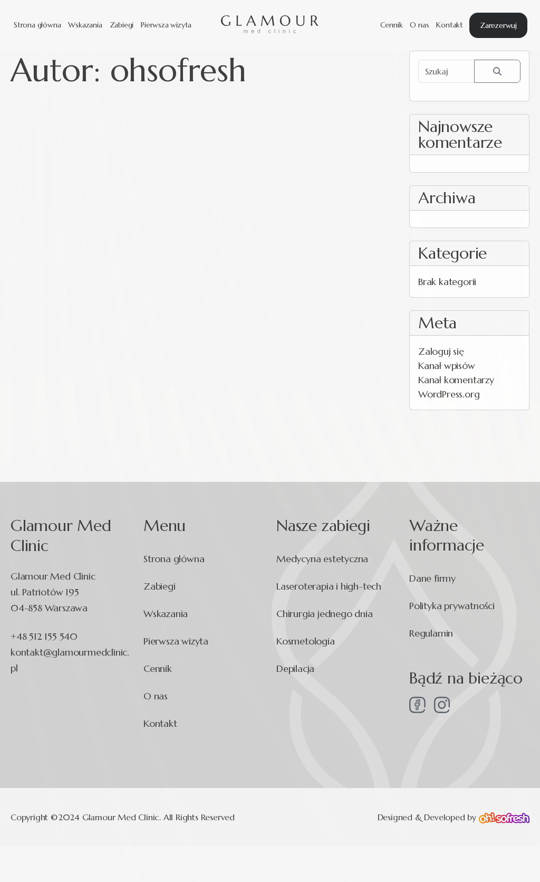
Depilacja (295, 668)
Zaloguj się (441, 351)
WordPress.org (448, 394)
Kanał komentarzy (456, 380)
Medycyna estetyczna (322, 559)
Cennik (391, 25)
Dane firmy (432, 578)
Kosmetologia (305, 641)
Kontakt (449, 25)
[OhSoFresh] (504, 817)
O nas (419, 25)
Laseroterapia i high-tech (328, 586)
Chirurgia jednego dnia (324, 614)
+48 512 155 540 (44, 636)
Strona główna (37, 25)
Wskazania (85, 25)
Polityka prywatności (452, 606)
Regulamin (431, 633)
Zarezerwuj (498, 25)
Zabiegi (122, 25)
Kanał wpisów (446, 365)
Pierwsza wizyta (166, 25)
